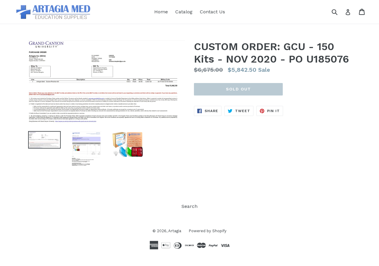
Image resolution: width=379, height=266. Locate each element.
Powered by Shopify (208, 231)
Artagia (174, 231)
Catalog (183, 12)
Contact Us (212, 12)
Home (161, 12)
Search (189, 206)
